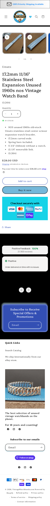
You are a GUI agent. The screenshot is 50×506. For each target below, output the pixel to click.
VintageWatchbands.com (23, 489)
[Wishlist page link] (30, 16)
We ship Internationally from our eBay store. (23, 358)
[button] (6, 16)
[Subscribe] (38, 325)
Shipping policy (35, 497)
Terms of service (18, 497)
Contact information (26, 501)
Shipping (5, 164)
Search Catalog (13, 350)
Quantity (6, 108)
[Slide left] (19, 59)
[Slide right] (31, 59)
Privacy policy (37, 493)
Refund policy (22, 493)
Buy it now (25, 190)
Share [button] (8, 227)
